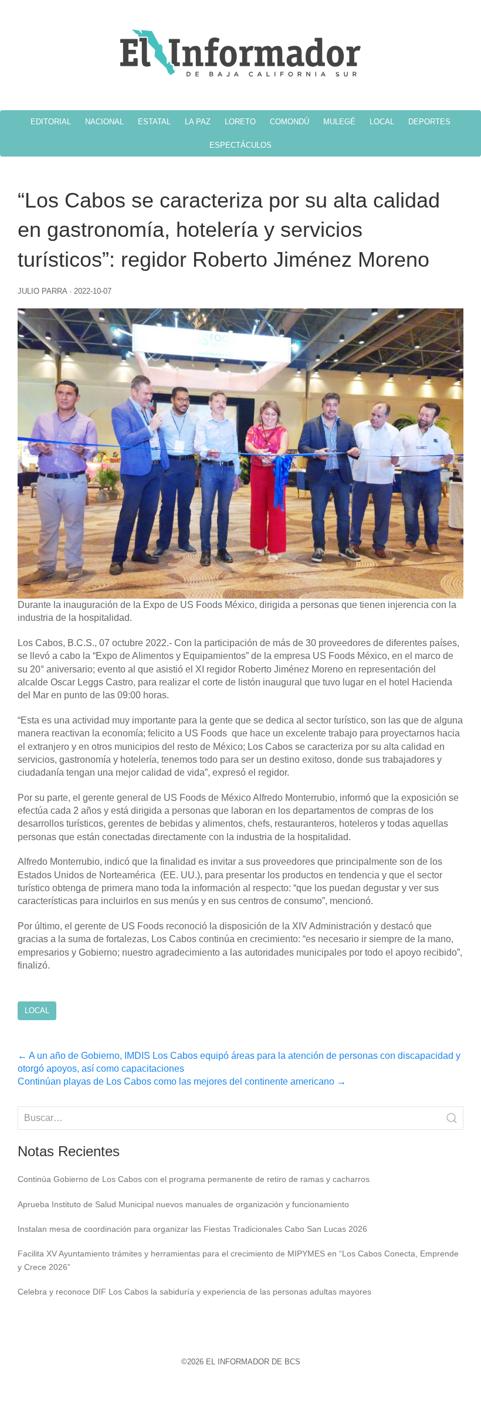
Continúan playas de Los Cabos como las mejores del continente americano (182, 1081)
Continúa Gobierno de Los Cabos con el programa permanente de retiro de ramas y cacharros (194, 1179)
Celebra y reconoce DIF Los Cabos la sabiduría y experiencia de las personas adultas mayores (194, 1291)
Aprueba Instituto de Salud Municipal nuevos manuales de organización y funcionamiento (183, 1204)
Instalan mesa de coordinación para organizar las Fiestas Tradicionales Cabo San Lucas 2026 (192, 1229)
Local (37, 1010)
